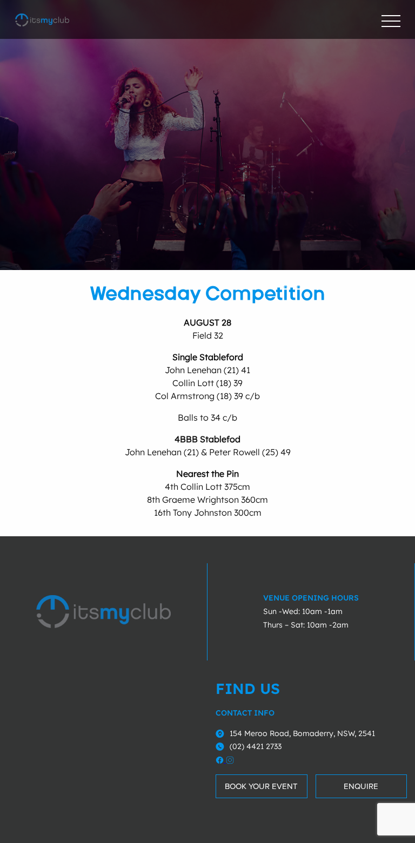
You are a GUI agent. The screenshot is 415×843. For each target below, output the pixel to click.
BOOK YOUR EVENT (261, 786)
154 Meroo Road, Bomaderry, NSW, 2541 (302, 733)
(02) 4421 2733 (256, 746)
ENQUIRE (361, 786)
